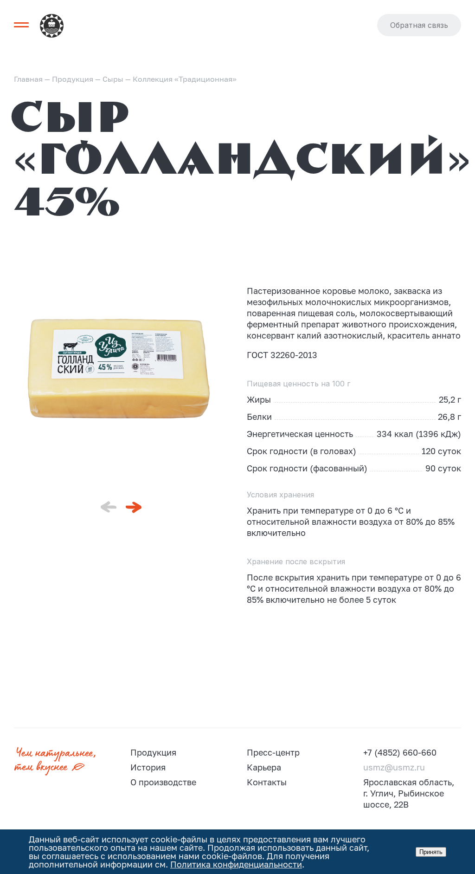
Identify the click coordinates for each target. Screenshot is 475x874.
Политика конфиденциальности (236, 864)
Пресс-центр (273, 752)
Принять (431, 851)
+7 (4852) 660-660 (399, 752)
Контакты (267, 782)
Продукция (153, 752)
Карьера (264, 767)
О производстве (163, 782)
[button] (133, 507)
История (148, 767)
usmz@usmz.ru (394, 767)
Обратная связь (419, 25)
